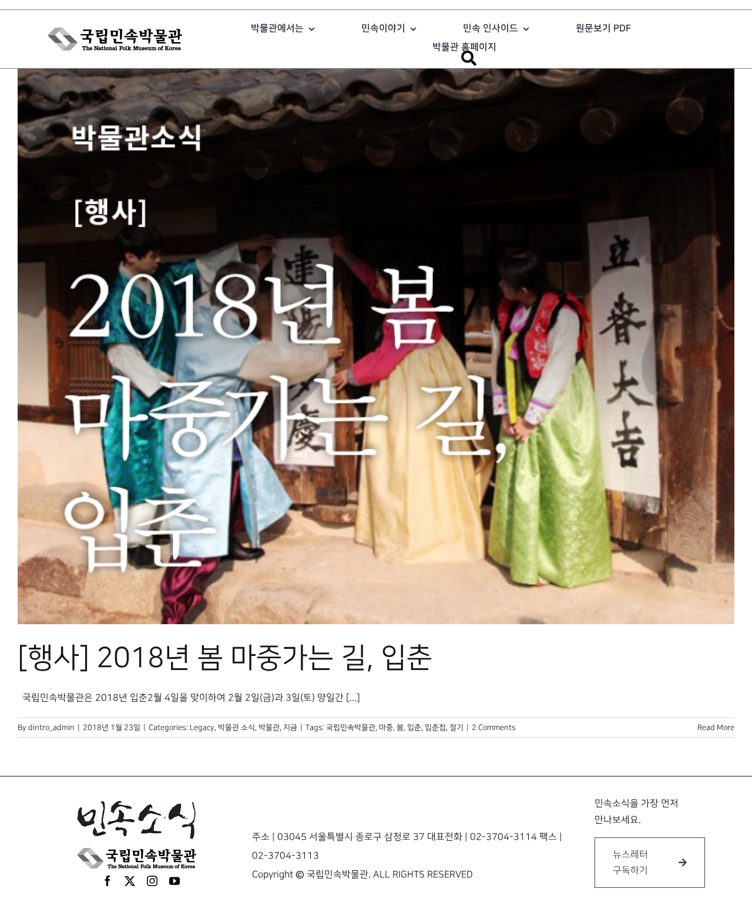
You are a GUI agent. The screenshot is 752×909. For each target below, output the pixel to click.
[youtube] (174, 881)
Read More (715, 727)
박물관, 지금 (277, 727)
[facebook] (107, 881)
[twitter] (130, 881)
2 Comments (493, 727)
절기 (456, 727)
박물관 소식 (236, 727)
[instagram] (152, 881)
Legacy (202, 727)
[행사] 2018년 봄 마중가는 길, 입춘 (225, 658)
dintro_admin (51, 727)
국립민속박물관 (350, 727)
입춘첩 (435, 727)
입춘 (414, 727)
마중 (386, 727)
